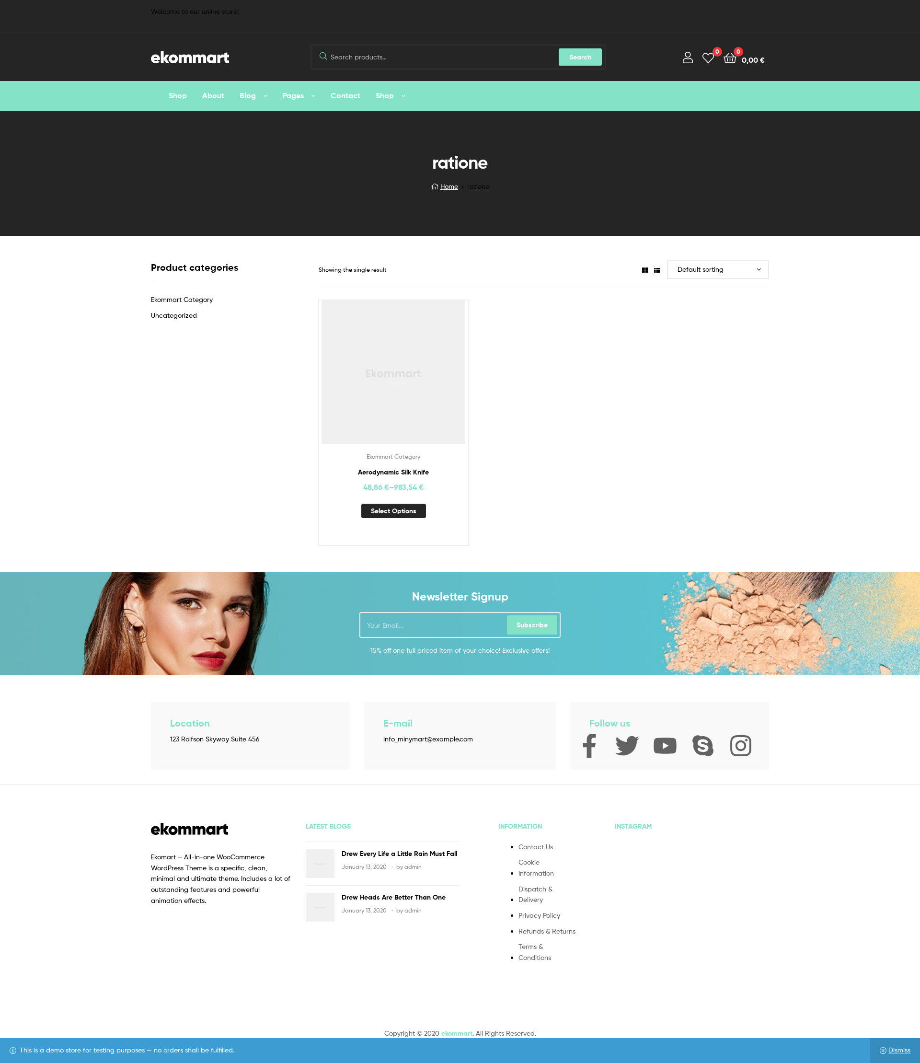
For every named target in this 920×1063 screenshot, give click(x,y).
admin (413, 866)
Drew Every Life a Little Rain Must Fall (399, 853)
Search (580, 57)
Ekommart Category (393, 456)
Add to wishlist (370, 379)
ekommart (456, 1033)
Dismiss (899, 1050)
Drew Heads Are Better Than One (394, 897)
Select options (393, 511)
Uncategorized (174, 315)
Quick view (417, 379)
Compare (393, 379)
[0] (708, 57)
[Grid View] (645, 270)
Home (449, 186)
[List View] (657, 270)
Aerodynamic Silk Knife (393, 472)
